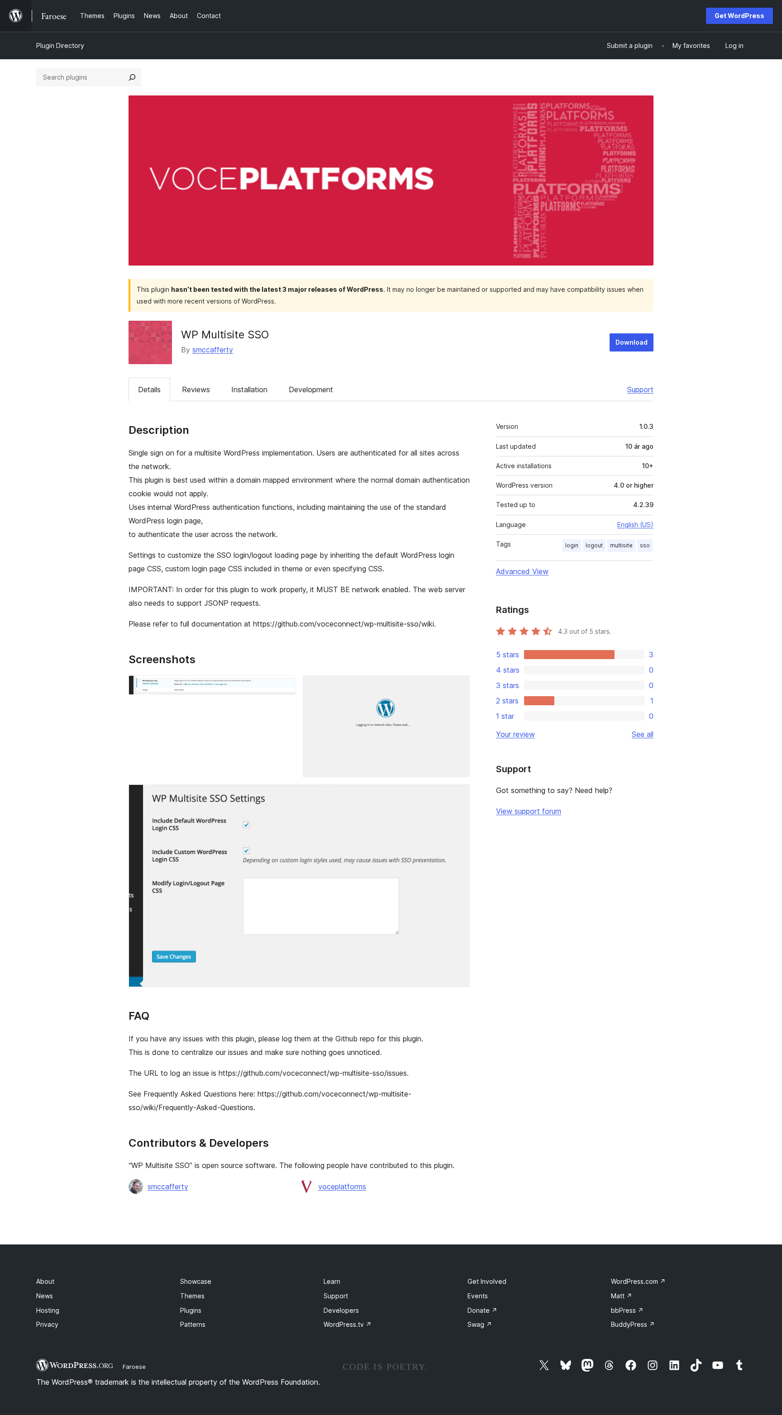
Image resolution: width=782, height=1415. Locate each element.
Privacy (47, 1324)
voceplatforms (342, 1186)
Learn (332, 1281)
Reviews (196, 389)
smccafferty (212, 349)
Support (640, 389)
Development (311, 389)
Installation (249, 389)
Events (477, 1296)
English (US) (635, 524)
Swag (479, 1324)
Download (631, 342)
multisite (621, 545)
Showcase (195, 1281)
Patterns (192, 1324)
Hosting (47, 1310)
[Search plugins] (132, 77)
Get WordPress (739, 15)
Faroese (134, 1366)
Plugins (190, 1310)
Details (149, 389)
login (571, 545)
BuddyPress (633, 1324)
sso (645, 545)
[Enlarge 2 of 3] (457, 687)
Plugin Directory (60, 45)
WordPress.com (638, 1281)
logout (594, 545)
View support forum (528, 811)
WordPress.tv (348, 1324)
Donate (482, 1310)
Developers (341, 1310)
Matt (621, 1296)
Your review (515, 734)
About (45, 1281)
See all (642, 734)
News (44, 1296)
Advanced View (522, 571)
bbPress (627, 1310)
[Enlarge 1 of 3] (283, 687)
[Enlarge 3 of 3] (457, 796)
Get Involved (486, 1281)
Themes (192, 1296)
